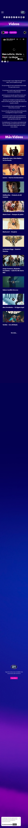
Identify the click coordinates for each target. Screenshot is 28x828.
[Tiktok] (14, 17)
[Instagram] (9, 17)
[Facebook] (4, 17)
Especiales (13, 32)
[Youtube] (11, 17)
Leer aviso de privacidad (7, 824)
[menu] (2, 12)
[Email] (21, 17)
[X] (7, 17)
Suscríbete (14, 678)
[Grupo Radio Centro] (16, 17)
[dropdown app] (19, 17)
